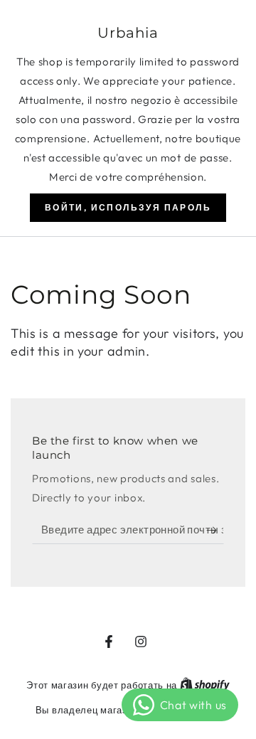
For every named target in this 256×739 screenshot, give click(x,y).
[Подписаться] (215, 530)
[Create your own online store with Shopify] (205, 685)
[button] (128, 207)
